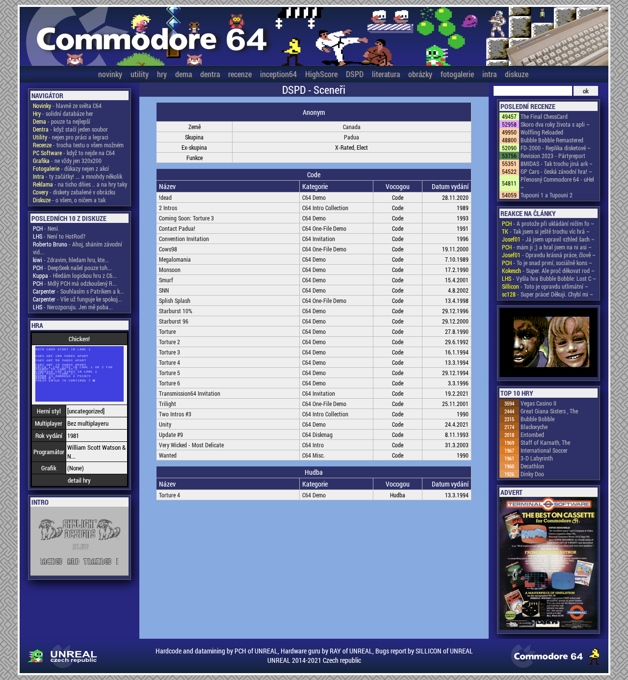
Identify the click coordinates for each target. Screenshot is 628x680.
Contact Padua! (177, 228)
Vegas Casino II (538, 403)
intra (489, 74)
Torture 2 (169, 342)
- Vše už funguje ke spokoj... (77, 299)
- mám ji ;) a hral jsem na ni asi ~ (547, 247)
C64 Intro (313, 445)
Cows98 (168, 249)
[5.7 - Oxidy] (548, 343)
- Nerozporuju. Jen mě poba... (73, 307)
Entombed (532, 434)
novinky (110, 74)
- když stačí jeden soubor (70, 129)
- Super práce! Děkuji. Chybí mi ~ (547, 294)
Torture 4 (169, 362)
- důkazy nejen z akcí (71, 168)
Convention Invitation (184, 239)
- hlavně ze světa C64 (67, 105)
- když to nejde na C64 (74, 153)
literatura (386, 74)
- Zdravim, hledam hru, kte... (71, 260)
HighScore (321, 74)
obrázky (420, 74)
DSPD (355, 74)
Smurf (166, 280)
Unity (165, 424)
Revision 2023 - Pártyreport (553, 156)
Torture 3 (169, 352)
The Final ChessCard (544, 116)
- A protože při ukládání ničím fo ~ (548, 223)
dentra (210, 74)
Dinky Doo (532, 474)
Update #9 (171, 434)
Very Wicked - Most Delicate (191, 445)
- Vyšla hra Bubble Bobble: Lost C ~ (549, 278)
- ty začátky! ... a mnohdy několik (77, 176)
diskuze (516, 74)
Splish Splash (174, 300)
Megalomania (175, 259)
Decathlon (532, 466)
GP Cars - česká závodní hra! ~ (556, 171)
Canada (352, 127)
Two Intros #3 (175, 414)
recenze (240, 74)
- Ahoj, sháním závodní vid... (77, 248)
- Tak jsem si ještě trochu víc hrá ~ (546, 231)
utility (140, 74)
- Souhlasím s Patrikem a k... (78, 291)
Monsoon (170, 269)
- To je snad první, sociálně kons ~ (547, 263)
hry (162, 74)
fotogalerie (457, 74)
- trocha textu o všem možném (78, 145)
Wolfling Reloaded (542, 132)
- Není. (46, 228)
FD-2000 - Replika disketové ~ (556, 148)
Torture (167, 331)
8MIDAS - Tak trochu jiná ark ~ (557, 163)
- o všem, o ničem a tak (69, 200)
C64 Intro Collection (325, 208)
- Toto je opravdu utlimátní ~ (545, 286)
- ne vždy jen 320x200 (67, 160)
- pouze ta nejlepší (61, 121)
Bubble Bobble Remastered (552, 140)
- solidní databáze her (63, 113)
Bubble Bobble (537, 419)
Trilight (167, 404)
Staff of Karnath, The (545, 442)
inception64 (278, 74)
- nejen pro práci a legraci (70, 137)
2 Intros (168, 208)
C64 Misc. (313, 455)
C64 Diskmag (317, 434)
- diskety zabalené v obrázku (74, 192)
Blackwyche (534, 427)
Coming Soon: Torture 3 (186, 218)
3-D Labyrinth (537, 458)
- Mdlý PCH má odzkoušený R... (75, 283)
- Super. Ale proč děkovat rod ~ (548, 270)
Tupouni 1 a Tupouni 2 (547, 195)
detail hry (79, 480)
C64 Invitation (318, 239)
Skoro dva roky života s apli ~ (555, 124)
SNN (164, 290)
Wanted (168, 455)
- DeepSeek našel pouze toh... (72, 268)
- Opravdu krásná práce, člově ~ (549, 255)
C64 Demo (314, 197)
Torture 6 (169, 383)
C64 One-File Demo (324, 228)
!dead (165, 197)
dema (183, 74)
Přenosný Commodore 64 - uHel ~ (557, 183)
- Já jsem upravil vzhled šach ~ (548, 239)
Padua (351, 137)
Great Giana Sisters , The (549, 411)
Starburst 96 (173, 321)
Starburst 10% (175, 311)
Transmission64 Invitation (189, 393)
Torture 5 (169, 373)
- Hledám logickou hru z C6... (75, 275)
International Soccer (544, 450)
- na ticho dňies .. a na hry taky (80, 184)
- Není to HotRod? (59, 236)
